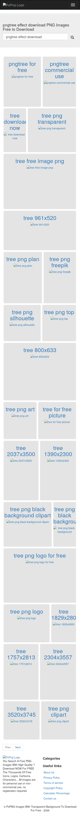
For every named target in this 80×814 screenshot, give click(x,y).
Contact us (50, 798)
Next (18, 747)
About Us (49, 772)
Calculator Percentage (57, 793)
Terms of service (53, 783)
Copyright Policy (53, 788)
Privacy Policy (52, 777)
